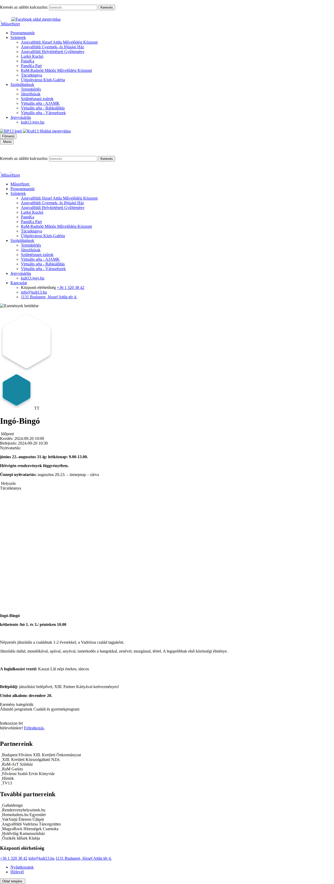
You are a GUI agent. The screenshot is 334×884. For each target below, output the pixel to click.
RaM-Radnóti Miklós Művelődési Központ (56, 70)
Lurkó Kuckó (32, 56)
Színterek (18, 37)
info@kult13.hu (34, 292)
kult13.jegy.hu (32, 122)
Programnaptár (22, 33)
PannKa (27, 61)
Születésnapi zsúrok (37, 98)
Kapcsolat (18, 283)
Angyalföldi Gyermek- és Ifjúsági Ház (52, 47)
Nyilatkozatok (22, 867)
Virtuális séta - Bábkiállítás (43, 108)
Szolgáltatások (22, 84)
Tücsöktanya (31, 75)
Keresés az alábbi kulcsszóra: (24, 7)
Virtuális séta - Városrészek (43, 112)
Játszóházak (30, 94)
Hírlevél (17, 872)
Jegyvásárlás (20, 117)
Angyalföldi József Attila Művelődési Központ (59, 42)
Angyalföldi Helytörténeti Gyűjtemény (53, 51)
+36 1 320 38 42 (70, 287)
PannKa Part (31, 65)
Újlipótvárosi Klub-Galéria (43, 80)
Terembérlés (31, 89)
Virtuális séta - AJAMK (40, 103)
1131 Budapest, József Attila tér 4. (49, 297)
